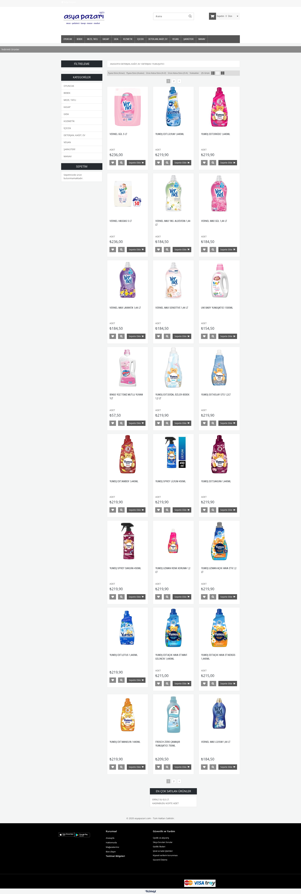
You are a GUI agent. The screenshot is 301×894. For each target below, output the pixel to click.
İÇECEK (140, 39)
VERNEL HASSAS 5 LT (121, 221)
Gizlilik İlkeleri (159, 846)
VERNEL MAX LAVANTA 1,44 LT (125, 307)
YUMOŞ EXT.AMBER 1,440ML (124, 481)
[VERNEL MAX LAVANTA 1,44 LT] (127, 280)
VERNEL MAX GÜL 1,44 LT (214, 221)
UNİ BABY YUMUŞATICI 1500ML (217, 307)
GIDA (116, 39)
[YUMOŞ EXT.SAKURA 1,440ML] (219, 454)
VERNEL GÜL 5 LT (118, 134)
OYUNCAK (67, 39)
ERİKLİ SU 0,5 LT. (160, 799)
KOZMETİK (127, 39)
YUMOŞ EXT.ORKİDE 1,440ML (215, 134)
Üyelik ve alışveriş (161, 837)
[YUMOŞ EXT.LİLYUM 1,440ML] (173, 107)
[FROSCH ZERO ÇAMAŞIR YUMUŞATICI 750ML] (173, 714)
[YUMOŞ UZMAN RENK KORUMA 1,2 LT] (173, 541)
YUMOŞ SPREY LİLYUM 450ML (170, 481)
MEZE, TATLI (92, 39)
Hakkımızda (111, 842)
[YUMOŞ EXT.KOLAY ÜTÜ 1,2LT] (219, 367)
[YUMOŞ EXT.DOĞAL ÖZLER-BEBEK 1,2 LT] (173, 367)
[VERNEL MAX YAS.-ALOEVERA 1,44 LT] (173, 193)
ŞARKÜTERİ (188, 39)
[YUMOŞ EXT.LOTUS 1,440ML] (127, 627)
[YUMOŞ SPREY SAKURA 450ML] (127, 541)
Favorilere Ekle (112, 162)
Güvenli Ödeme (160, 859)
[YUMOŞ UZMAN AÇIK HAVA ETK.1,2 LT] (219, 541)
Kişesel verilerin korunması (165, 855)
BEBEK (79, 39)
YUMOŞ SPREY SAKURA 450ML (125, 568)
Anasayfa (110, 838)
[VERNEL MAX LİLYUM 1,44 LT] (219, 714)
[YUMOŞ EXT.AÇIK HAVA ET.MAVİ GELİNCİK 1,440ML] (173, 627)
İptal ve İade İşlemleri (163, 851)
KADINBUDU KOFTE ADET (165, 803)
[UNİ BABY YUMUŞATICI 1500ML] (219, 280)
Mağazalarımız (112, 847)
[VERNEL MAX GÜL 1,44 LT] (219, 193)
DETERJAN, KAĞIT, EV (157, 39)
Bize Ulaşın (111, 851)
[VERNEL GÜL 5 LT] (127, 107)
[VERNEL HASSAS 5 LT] (127, 193)
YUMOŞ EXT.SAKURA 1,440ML (216, 481)
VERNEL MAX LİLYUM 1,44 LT (215, 741)
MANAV (201, 39)
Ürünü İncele (121, 162)
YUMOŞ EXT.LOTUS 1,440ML (124, 655)
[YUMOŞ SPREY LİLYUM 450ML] (173, 454)
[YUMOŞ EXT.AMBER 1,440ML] (127, 454)
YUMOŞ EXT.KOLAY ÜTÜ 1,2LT (216, 394)
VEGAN (175, 39)
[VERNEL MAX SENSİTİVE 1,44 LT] (173, 280)
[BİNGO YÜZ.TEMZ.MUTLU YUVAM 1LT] (127, 367)
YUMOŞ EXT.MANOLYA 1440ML (125, 741)
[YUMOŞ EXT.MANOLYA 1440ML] (127, 714)
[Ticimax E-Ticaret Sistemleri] (150, 891)
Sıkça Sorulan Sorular (162, 842)
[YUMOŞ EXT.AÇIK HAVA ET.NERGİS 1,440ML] (219, 627)
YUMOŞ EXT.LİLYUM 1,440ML (169, 134)
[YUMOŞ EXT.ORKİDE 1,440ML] (219, 107)
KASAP (106, 39)
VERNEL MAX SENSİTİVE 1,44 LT (171, 307)
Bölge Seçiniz (69, 2)
